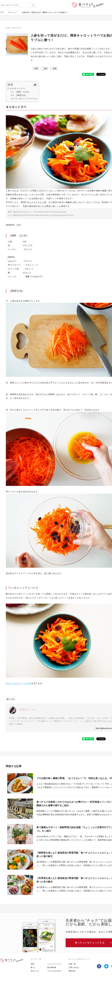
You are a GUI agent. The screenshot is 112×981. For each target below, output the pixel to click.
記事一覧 (72, 964)
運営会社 (72, 971)
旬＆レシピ (12, 12)
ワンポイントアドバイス (26, 98)
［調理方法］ (21, 95)
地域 (32, 964)
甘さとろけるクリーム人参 (18, 683)
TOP (2, 12)
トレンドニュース (54, 964)
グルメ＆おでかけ (54, 971)
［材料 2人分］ (22, 92)
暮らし (33, 967)
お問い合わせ (74, 967)
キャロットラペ (17, 88)
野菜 (36, 68)
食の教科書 (51, 967)
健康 (54, 68)
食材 (45, 68)
